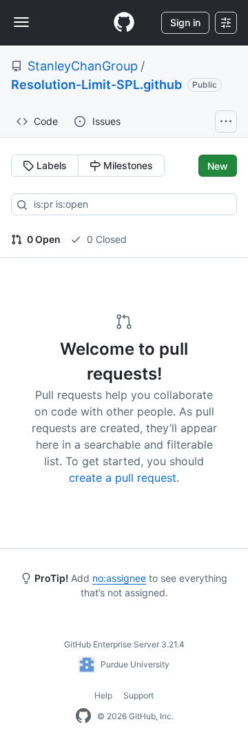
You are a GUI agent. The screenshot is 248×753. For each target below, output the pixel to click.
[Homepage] (124, 23)
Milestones (127, 165)
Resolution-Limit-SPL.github (96, 84)
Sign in (185, 22)
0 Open (43, 239)
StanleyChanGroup (83, 66)
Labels (50, 165)
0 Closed (105, 239)
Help (103, 695)
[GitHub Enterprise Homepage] (83, 716)
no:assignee (119, 578)
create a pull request (122, 478)
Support (138, 695)
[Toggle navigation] (21, 22)
